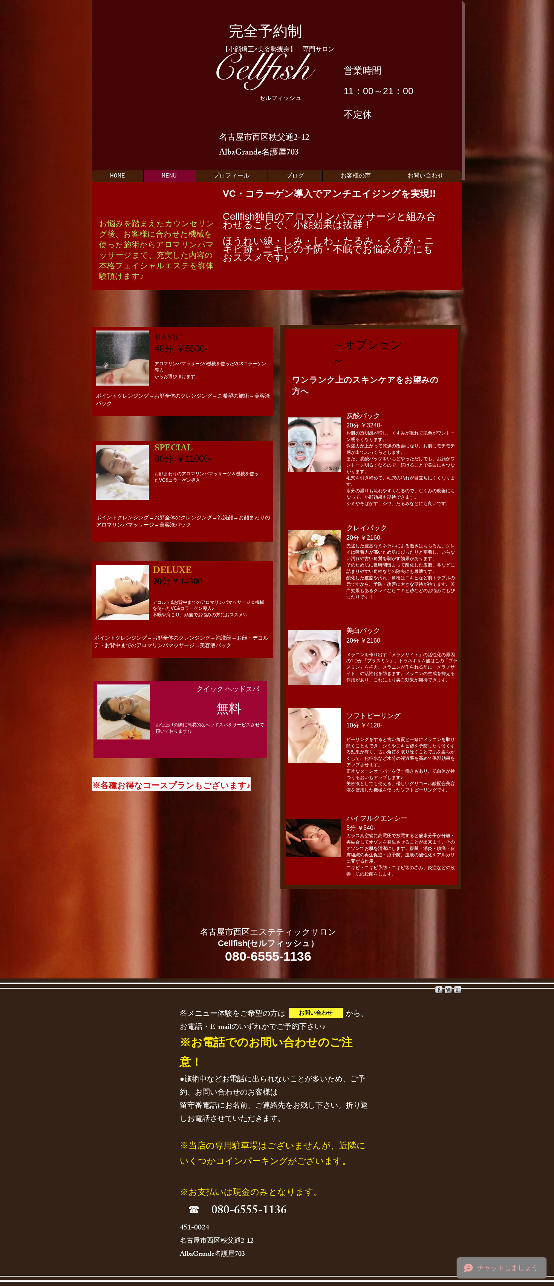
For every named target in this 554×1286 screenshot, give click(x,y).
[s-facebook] (438, 989)
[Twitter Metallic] (448, 989)
